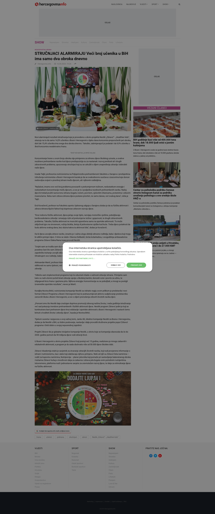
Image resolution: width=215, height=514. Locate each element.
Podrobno (131, 254)
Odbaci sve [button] (116, 265)
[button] (107, 258)
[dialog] (107, 257)
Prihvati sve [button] (136, 265)
